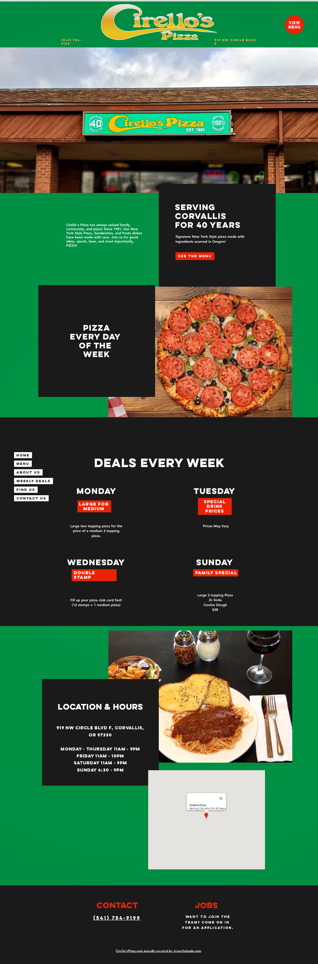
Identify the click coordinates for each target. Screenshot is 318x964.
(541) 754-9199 (117, 918)
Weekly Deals (33, 481)
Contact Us (31, 498)
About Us (28, 472)
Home (23, 455)
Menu (22, 463)
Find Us (25, 489)
